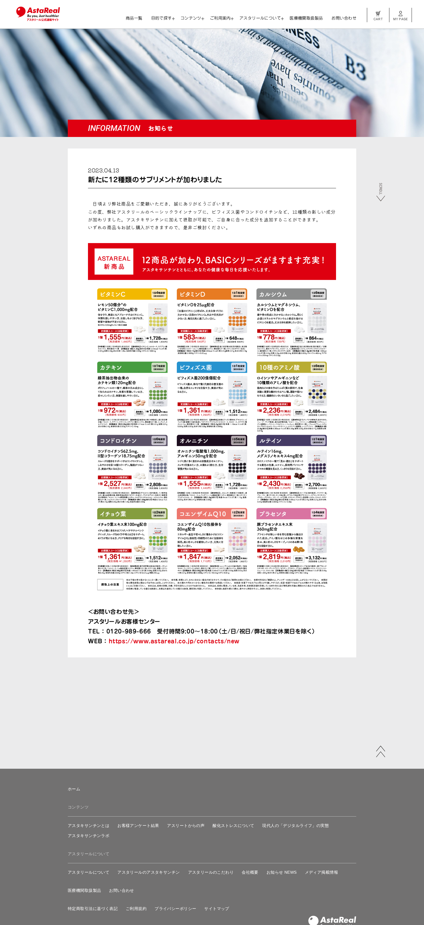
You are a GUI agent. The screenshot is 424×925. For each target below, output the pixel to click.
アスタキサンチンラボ (88, 835)
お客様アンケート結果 (138, 825)
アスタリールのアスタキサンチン (148, 872)
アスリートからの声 (186, 825)
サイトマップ (216, 908)
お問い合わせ (344, 18)
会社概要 (250, 872)
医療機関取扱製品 (306, 18)
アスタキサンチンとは (88, 825)
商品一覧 (134, 18)
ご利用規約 (136, 908)
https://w (123, 641)
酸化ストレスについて (233, 825)
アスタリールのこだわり (211, 872)
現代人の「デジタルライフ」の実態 (295, 825)
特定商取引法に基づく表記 (93, 908)
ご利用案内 (220, 18)
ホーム (74, 789)
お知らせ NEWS (282, 872)
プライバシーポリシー (175, 908)
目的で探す (161, 18)
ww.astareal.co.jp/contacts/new (188, 641)
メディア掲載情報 (321, 872)
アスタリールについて (260, 18)
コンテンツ (191, 18)
